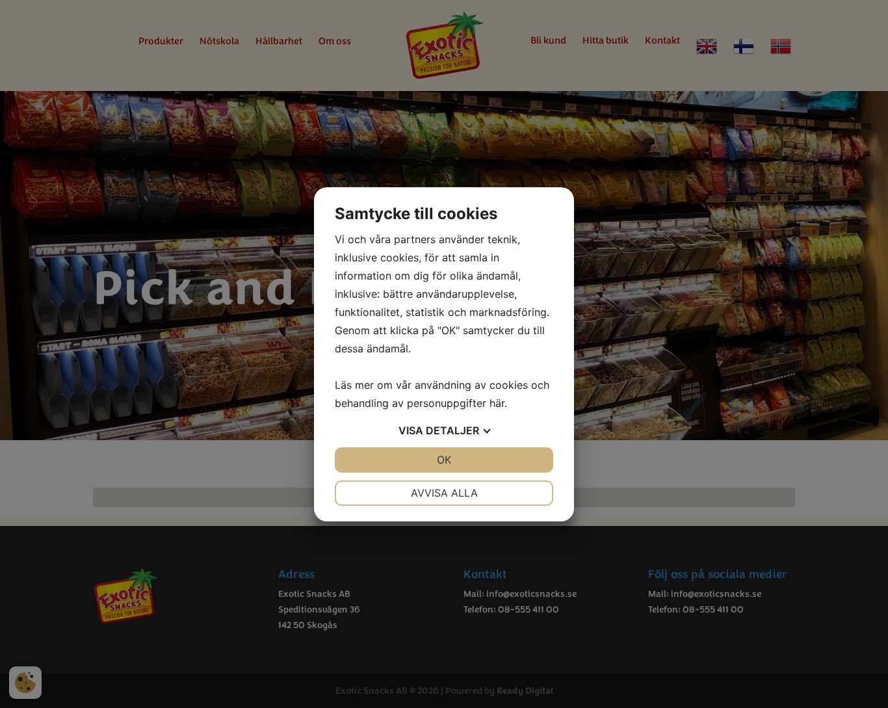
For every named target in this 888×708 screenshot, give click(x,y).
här (497, 403)
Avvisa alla (444, 492)
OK (444, 459)
